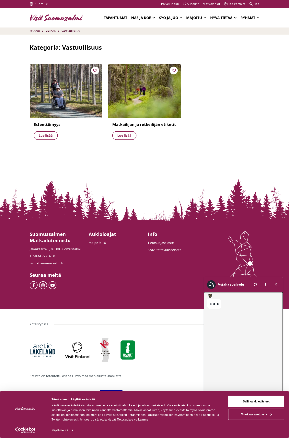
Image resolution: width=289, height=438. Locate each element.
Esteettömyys (47, 124)
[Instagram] (43, 285)
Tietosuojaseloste (161, 243)
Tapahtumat (115, 17)
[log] (243, 351)
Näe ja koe (141, 17)
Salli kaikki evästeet (256, 401)
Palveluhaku (170, 4)
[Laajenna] (154, 17)
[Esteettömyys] (66, 91)
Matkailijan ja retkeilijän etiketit (144, 124)
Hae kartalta (236, 4)
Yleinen (51, 31)
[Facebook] (34, 285)
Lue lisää (46, 135)
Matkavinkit (211, 4)
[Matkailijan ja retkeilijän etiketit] (144, 91)
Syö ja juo (168, 17)
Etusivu (35, 31)
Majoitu (194, 17)
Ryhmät (247, 17)
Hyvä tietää (221, 17)
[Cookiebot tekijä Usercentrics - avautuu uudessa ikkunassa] (25, 430)
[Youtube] (52, 285)
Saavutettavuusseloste (164, 250)
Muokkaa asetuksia (254, 414)
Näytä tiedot (60, 430)
